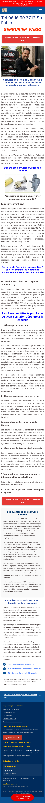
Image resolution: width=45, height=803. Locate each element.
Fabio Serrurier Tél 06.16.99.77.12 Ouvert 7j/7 (22, 39)
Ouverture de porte (9, 712)
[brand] (5, 10)
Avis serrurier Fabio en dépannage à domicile (24, 669)
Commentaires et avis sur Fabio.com (21, 664)
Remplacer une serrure (11, 709)
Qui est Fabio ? (8, 716)
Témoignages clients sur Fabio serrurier (22, 673)
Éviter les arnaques (9, 719)
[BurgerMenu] (40, 10)
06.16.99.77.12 (22, 5)
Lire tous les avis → (10, 784)
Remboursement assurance (12, 722)
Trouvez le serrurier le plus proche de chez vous (20, 696)
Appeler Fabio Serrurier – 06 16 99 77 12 (22, 797)
